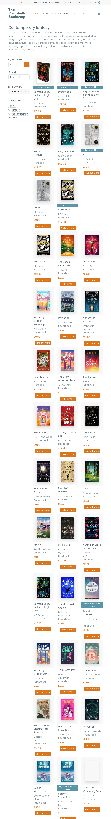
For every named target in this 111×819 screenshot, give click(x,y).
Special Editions (52, 13)
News (47, 2)
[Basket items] (99, 13)
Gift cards (25, 2)
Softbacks (25, 91)
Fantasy (15, 109)
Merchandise (70, 13)
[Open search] (93, 13)
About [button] (68, 2)
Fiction (12, 105)
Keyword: (17, 59)
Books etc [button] (34, 13)
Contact (81, 2)
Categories (14, 100)
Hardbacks (14, 91)
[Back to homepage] (17, 13)
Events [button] (84, 13)
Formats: (17, 86)
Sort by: (15, 72)
